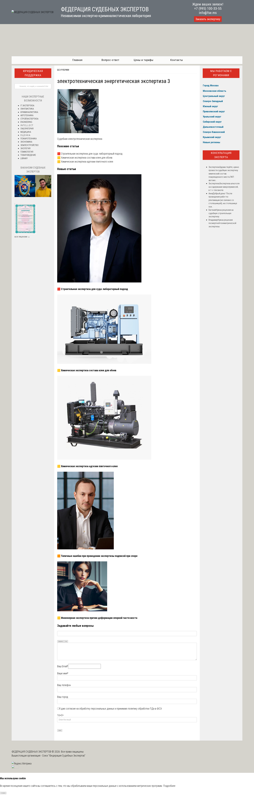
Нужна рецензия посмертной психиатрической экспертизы (222, 223)
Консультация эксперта (221, 155)
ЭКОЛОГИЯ (25, 148)
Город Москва (210, 85)
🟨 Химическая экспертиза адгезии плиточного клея (85, 161)
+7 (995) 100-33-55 (208, 8)
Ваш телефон (64, 685)
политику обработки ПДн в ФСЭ (145, 708)
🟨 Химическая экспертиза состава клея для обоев (84, 157)
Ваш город (62, 696)
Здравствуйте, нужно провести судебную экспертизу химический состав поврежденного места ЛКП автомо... (224, 174)
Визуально (61, 641)
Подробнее (169, 785)
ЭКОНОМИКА (26, 141)
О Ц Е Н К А (25, 135)
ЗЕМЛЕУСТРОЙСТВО (29, 145)
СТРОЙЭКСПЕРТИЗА (29, 118)
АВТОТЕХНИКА (26, 115)
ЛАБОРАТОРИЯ (27, 128)
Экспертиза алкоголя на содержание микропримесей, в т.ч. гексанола (224, 186)
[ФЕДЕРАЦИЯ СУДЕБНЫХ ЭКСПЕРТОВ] (33, 12)
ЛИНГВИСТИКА (27, 108)
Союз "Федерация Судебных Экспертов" (63, 755)
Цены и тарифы (143, 60)
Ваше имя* (62, 673)
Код (66, 641)
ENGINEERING (26, 122)
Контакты (176, 60)
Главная (77, 60)
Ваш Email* (62, 666)
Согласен (3, 793)
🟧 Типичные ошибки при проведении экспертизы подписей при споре (97, 555)
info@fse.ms (208, 13)
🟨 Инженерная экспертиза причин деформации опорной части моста (97, 617)
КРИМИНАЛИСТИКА (29, 112)
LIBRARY (24, 158)
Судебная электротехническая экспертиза (79, 138)
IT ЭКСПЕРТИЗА (27, 105)
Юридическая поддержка (33, 73)
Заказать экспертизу (207, 19)
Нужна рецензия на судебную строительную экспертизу (221, 213)
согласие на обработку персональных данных (90, 708)
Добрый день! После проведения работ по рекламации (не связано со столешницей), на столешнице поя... (223, 200)
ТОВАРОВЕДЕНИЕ (28, 155)
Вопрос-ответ (110, 60)
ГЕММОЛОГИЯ (26, 151)
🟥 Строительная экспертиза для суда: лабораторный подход (89, 153)
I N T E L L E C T (26, 125)
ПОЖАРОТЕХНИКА (28, 138)
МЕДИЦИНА (25, 132)
